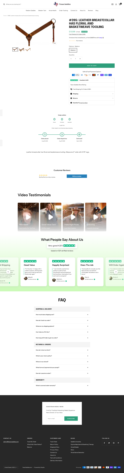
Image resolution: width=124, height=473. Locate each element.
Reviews (90, 10)
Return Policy (54, 444)
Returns (29, 447)
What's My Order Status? (34, 444)
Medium (73, 50)
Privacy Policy (54, 450)
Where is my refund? (42, 361)
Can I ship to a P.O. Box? (43, 332)
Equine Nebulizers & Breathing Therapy (82, 444)
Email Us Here (83, 103)
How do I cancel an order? (43, 373)
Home (4, 15)
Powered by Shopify (39, 467)
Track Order (53, 442)
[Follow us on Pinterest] (118, 443)
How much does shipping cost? (45, 314)
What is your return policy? (44, 356)
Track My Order (31, 442)
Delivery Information (56, 460)
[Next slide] (116, 272)
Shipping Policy (54, 447)
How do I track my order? (43, 320)
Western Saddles (31, 10)
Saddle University (76, 442)
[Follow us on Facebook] (104, 443)
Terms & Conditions (56, 458)
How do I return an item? (43, 350)
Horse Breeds (75, 447)
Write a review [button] (76, 176)
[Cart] (120, 4)
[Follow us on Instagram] (113, 443)
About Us (82, 10)
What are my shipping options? (45, 326)
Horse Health (52, 10)
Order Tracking (63, 10)
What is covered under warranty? (46, 385)
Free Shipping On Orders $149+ (77, 34)
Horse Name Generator (77, 452)
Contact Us (74, 10)
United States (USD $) (10, 467)
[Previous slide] (8, 272)
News (72, 450)
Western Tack (42, 10)
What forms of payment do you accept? (47, 367)
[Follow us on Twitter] (109, 443)
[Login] (116, 4)
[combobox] (18, 4)
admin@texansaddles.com (11, 442)
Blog (97, 10)
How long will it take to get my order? (47, 338)
